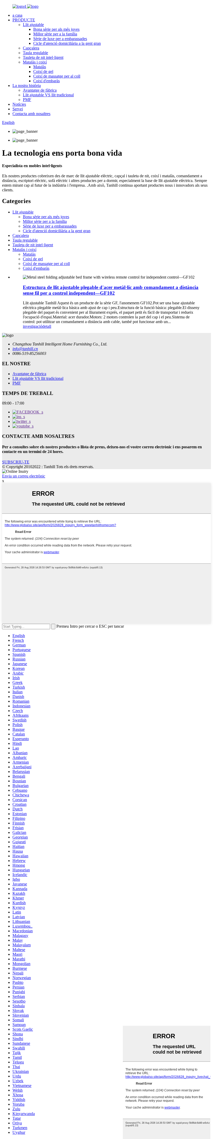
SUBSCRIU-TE (15, 462)
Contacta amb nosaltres (31, 113)
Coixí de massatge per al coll (56, 76)
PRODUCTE (23, 20)
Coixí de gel (43, 71)
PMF (27, 99)
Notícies (19, 104)
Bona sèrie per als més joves (56, 29)
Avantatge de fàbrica (40, 90)
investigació (32, 326)
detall (46, 326)
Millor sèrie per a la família (55, 34)
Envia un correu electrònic (23, 476)
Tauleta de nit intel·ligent (43, 57)
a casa (17, 15)
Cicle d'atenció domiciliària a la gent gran (67, 43)
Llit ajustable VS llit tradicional (48, 95)
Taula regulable (35, 53)
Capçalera (31, 48)
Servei (17, 109)
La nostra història (26, 85)
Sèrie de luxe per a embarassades (60, 38)
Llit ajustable (33, 24)
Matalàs (39, 67)
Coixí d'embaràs (46, 81)
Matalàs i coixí (35, 62)
